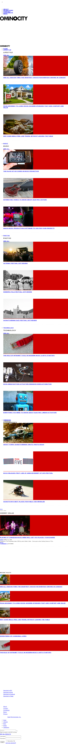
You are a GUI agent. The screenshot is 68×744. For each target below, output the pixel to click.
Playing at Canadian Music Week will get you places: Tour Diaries (27, 537)
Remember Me (11, 741)
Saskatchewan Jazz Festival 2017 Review (20, 320)
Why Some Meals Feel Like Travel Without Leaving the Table (28, 136)
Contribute (8, 12)
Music (5, 143)
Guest (2, 539)
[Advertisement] (34, 33)
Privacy (5, 714)
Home (4, 720)
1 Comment (3, 543)
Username (2, 736)
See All (6, 55)
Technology (8, 328)
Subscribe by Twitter (8, 696)
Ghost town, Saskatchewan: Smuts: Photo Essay (23, 444)
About (5, 706)
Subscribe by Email (8, 692)
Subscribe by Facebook (9, 694)
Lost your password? (11, 743)
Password (2, 738)
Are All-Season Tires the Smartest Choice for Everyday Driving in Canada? (34, 77)
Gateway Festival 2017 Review (15, 263)
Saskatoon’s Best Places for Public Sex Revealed (24, 501)
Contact (5, 708)
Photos (6, 235)
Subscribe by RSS (7, 690)
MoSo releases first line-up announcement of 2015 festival (28, 473)
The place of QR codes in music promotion (21, 171)
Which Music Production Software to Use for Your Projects (28, 228)
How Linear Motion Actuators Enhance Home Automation (27, 384)
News (5, 14)
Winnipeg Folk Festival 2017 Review (17, 292)
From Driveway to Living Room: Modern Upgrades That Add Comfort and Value (33, 603)
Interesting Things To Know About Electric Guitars (25, 200)
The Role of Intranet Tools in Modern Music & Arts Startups (29, 355)
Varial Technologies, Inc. (14, 717)
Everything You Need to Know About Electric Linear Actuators (30, 412)
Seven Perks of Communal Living (13, 636)
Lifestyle (7, 50)
